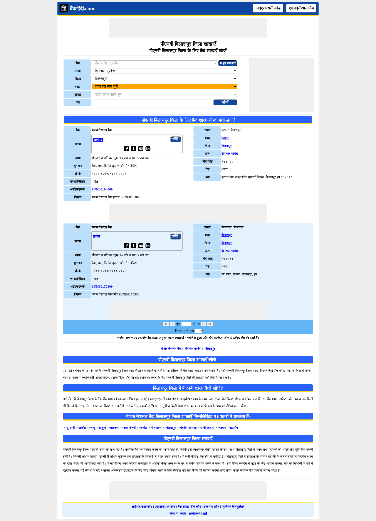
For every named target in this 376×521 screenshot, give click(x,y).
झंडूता (102, 427)
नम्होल (143, 427)
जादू (92, 427)
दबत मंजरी (129, 427)
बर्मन (96, 236)
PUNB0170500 (102, 286)
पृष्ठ (178, 324)
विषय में (174, 513)
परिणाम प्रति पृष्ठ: (184, 331)
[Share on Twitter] (133, 148)
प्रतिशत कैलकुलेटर (233, 506)
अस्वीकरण (194, 513)
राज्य (78, 71)
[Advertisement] (188, 27)
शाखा (78, 94)
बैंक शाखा (183, 506)
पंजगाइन (156, 427)
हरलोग (234, 427)
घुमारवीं (71, 427)
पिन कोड (196, 506)
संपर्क (183, 513)
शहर (77, 86)
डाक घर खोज (211, 506)
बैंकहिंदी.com (82, 8)
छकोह (82, 427)
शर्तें (205, 513)
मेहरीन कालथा (188, 427)
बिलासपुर (227, 146)
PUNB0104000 (102, 189)
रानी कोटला (207, 427)
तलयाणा (114, 427)
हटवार (98, 139)
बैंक (78, 63)
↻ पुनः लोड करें (228, 63)
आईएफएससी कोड (268, 8)
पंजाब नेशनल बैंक (171, 348)
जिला (78, 79)
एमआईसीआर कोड (301, 8)
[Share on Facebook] (126, 148)
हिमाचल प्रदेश (230, 153)
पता (78, 102)
